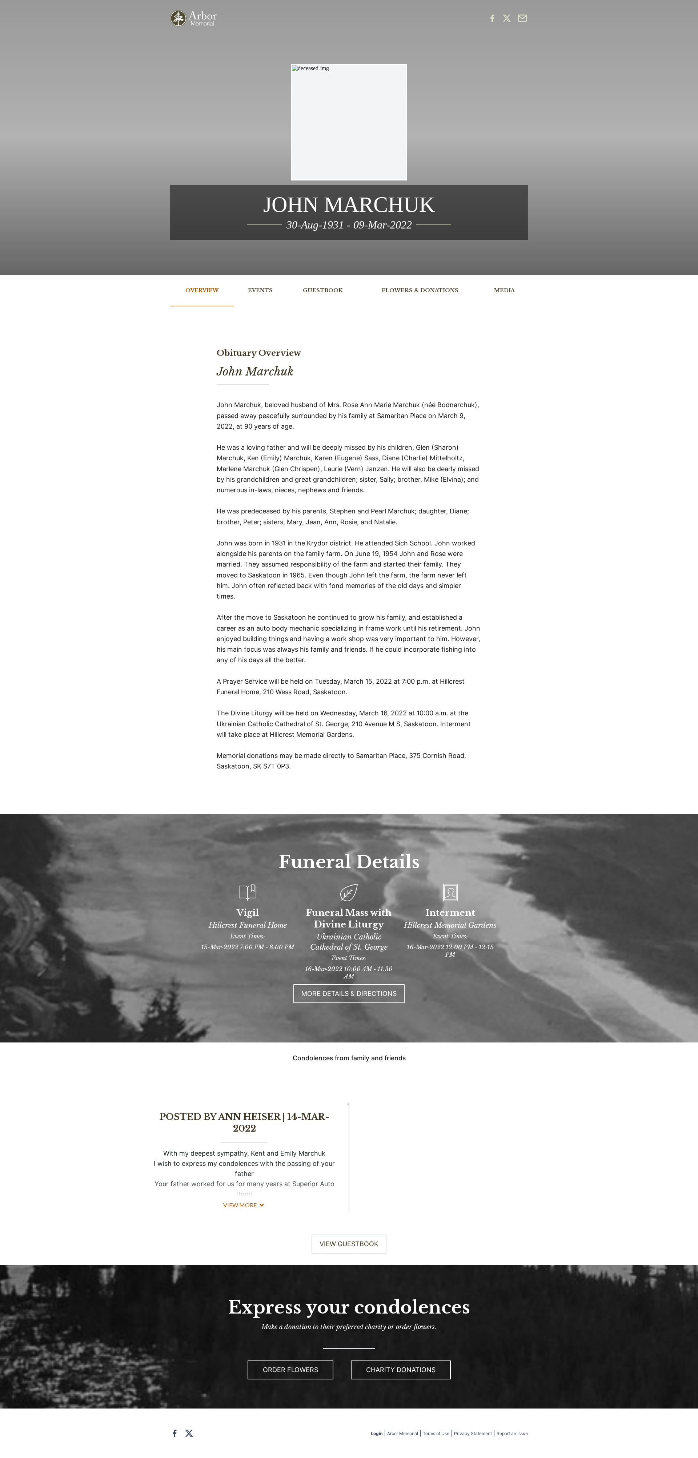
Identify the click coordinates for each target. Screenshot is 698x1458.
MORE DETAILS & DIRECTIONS (349, 993)
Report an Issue (512, 1433)
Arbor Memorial (402, 1433)
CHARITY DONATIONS (401, 1370)
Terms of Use (436, 1433)
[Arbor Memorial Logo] (193, 18)
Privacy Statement (473, 1433)
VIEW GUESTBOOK (349, 1244)
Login (376, 1433)
